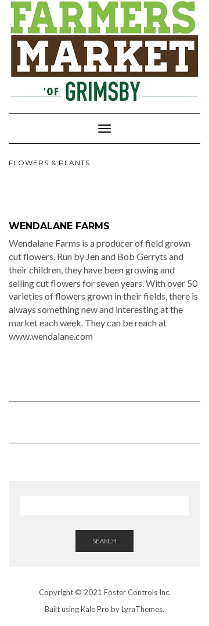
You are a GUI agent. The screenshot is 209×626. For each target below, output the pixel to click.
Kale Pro (95, 609)
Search (104, 541)
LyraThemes (142, 609)
